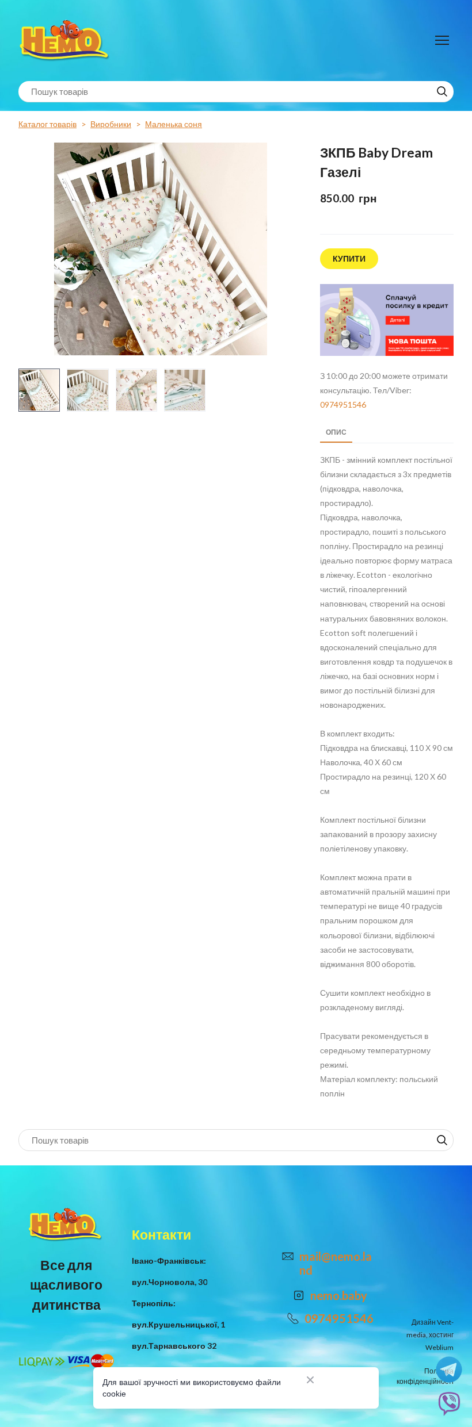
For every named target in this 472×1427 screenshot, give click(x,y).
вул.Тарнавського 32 (174, 1346)
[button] (442, 91)
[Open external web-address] (387, 320)
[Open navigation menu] (442, 40)
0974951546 (343, 404)
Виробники (110, 124)
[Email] (288, 1256)
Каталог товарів (47, 124)
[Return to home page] (65, 40)
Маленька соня (173, 124)
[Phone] (293, 1318)
